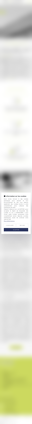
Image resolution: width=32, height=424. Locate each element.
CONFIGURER (9, 225)
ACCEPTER (16, 229)
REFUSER (22, 225)
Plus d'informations (9, 221)
